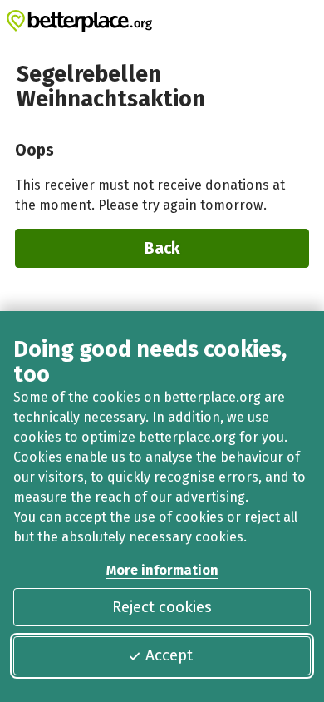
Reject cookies (162, 606)
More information (162, 570)
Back (162, 248)
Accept (169, 655)
